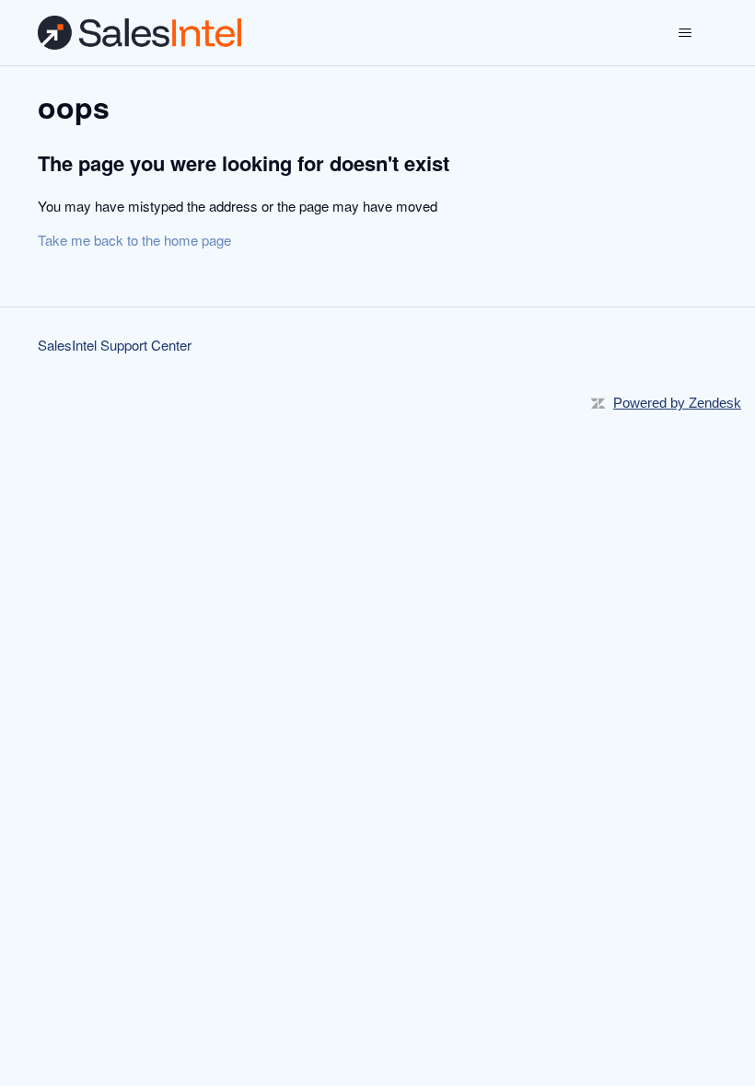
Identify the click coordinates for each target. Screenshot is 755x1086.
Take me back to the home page (134, 239)
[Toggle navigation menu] (684, 33)
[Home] (139, 33)
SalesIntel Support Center (115, 344)
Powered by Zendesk (677, 402)
